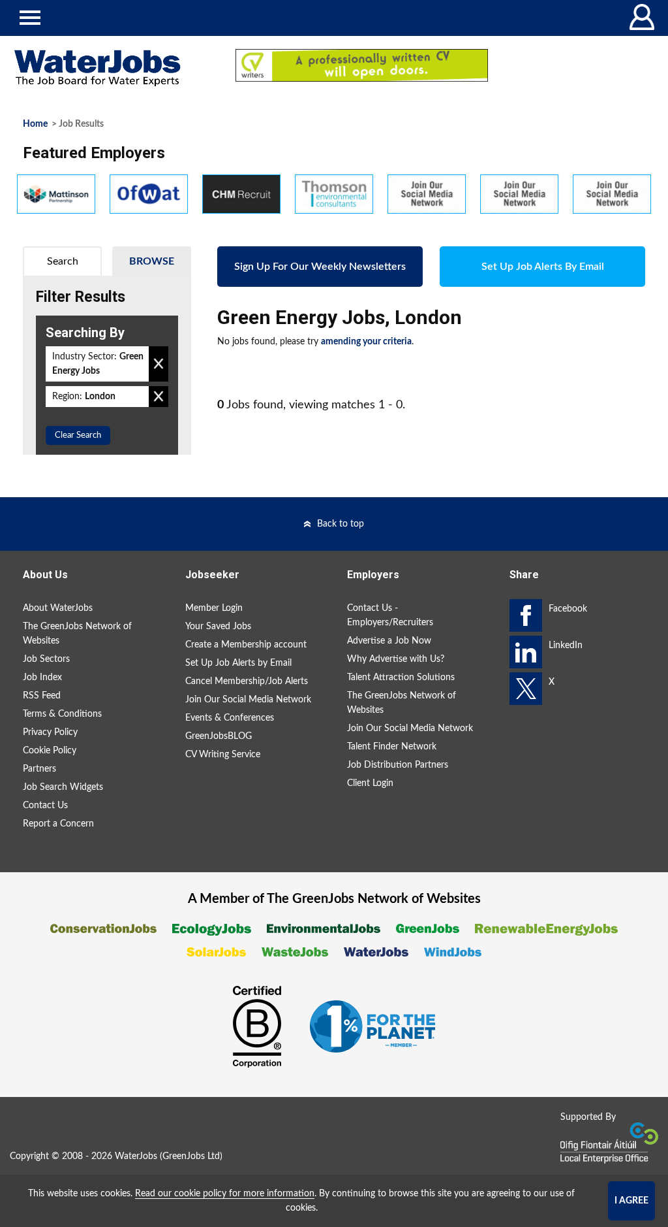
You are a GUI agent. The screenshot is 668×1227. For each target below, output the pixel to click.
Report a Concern (58, 823)
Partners (39, 769)
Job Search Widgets (63, 787)
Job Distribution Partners (397, 765)
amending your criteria (366, 341)
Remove (158, 364)
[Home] (111, 68)
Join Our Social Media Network (248, 699)
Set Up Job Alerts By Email (542, 266)
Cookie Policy (49, 750)
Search (62, 261)
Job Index (42, 677)
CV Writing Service (222, 754)
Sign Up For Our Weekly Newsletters (320, 266)
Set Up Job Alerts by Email (238, 663)
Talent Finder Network (391, 746)
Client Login (370, 783)
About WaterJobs (58, 608)
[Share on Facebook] (525, 615)
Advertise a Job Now (389, 641)
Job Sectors (46, 659)
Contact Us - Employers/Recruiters (390, 615)
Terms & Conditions (62, 714)
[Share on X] (525, 688)
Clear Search (78, 435)
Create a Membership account (246, 644)
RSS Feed (42, 695)
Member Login (214, 608)
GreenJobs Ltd (191, 1156)
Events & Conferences (229, 718)
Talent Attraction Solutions (401, 677)
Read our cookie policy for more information (224, 1193)
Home (35, 124)
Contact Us (45, 805)
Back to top (340, 524)
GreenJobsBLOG (218, 736)
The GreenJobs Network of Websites (77, 634)
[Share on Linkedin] (525, 652)
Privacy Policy (50, 732)
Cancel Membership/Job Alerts (246, 681)
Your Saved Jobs (218, 626)
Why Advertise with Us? (395, 659)
